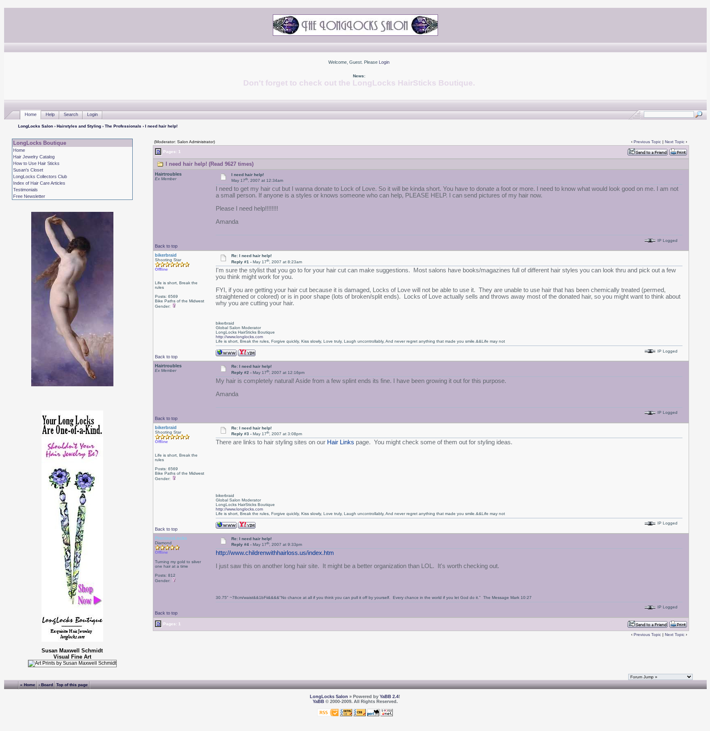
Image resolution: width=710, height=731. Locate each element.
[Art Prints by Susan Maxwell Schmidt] (72, 663)
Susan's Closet (28, 169)
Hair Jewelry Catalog (34, 156)
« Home (27, 684)
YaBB (318, 701)
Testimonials (25, 189)
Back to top (166, 246)
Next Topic (675, 141)
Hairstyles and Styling (79, 126)
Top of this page (72, 684)
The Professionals (123, 126)
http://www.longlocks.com (239, 336)
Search (71, 114)
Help (50, 114)
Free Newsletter (29, 196)
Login (384, 62)
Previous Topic (647, 141)
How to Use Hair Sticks (36, 163)
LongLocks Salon (35, 126)
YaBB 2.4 (389, 696)
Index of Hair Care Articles (39, 183)
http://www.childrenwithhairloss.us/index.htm (275, 553)
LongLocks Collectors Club (40, 176)
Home (31, 114)
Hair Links (340, 442)
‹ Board (46, 684)
